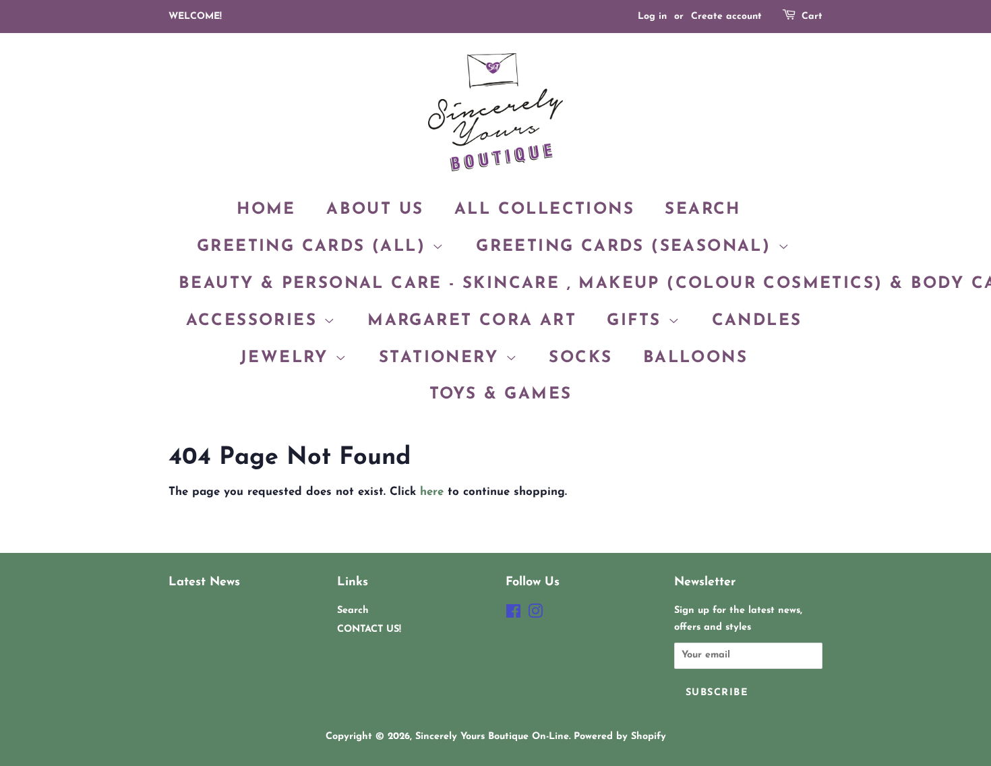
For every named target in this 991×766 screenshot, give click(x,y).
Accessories (255, 321)
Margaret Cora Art (471, 321)
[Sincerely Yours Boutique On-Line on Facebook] (513, 615)
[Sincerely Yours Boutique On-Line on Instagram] (535, 615)
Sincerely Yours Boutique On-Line (492, 737)
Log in (652, 16)
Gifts (637, 321)
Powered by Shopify (620, 737)
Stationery (442, 358)
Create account (726, 16)
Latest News (204, 582)
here (432, 492)
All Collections (544, 210)
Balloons (695, 358)
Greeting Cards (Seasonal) (626, 247)
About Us (374, 210)
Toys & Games (500, 394)
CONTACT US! (369, 629)
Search (702, 210)
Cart (812, 16)
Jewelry (287, 358)
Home (266, 210)
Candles (757, 321)
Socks (580, 358)
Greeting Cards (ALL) (314, 247)
